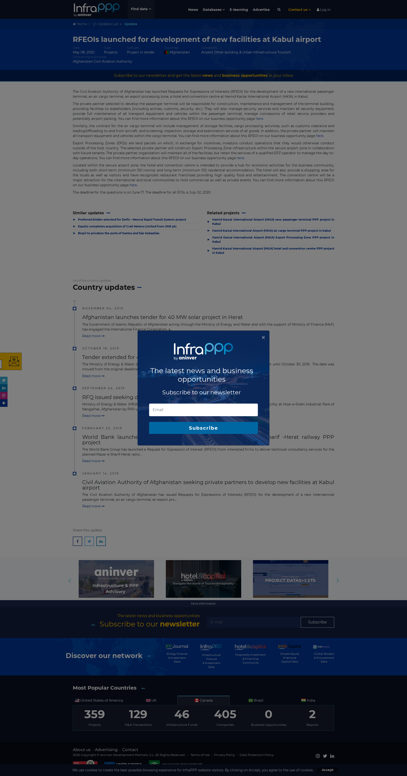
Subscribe (203, 428)
